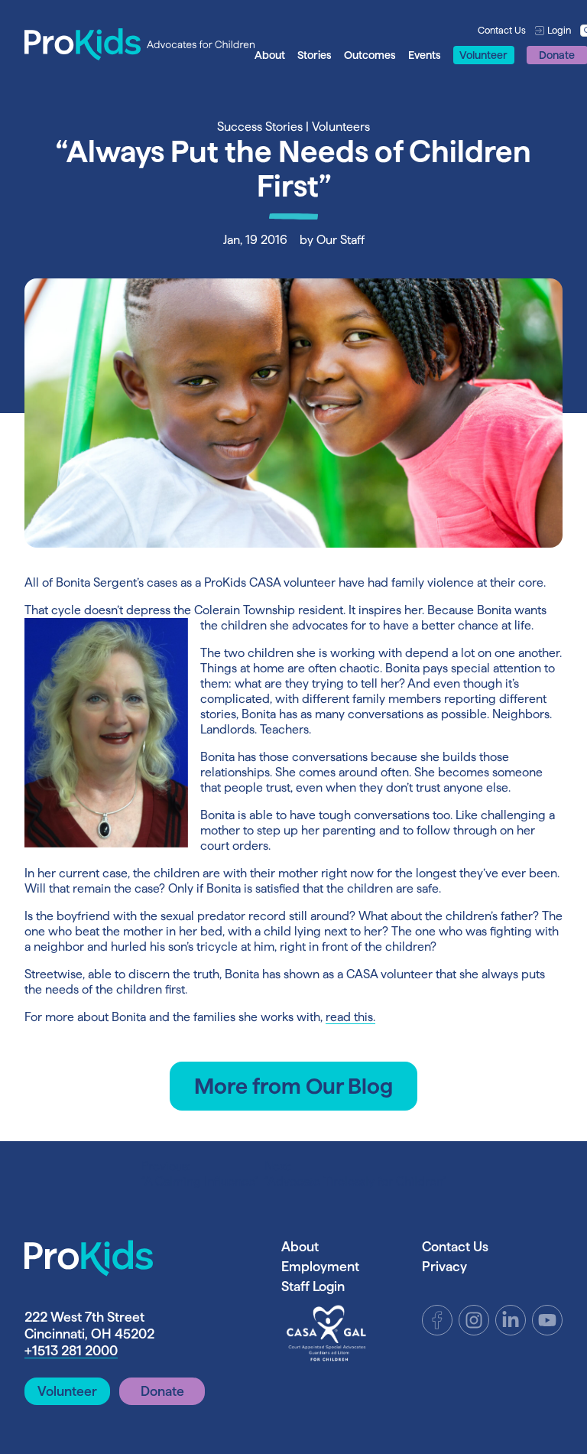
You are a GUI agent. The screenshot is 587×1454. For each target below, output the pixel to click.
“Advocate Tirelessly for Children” (355, 1174)
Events (424, 55)
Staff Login (313, 1286)
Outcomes (370, 55)
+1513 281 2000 (71, 1350)
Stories (314, 55)
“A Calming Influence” (199, 1174)
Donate (162, 1391)
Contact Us (502, 29)
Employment (320, 1266)
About (270, 55)
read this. (350, 1016)
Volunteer (483, 55)
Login (559, 29)
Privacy (444, 1266)
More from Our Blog (293, 1086)
